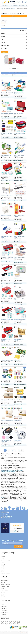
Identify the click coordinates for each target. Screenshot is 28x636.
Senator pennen (4, 610)
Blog (18, 622)
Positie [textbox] (14, 74)
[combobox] (17, 75)
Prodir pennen (3, 606)
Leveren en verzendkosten (6, 560)
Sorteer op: (5, 74)
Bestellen (2, 558)
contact (2, 497)
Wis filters (4, 52)
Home (2, 8)
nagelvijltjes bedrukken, (6, 470)
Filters (13, 16)
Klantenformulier (4, 590)
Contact (2, 588)
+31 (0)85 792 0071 (6, 516)
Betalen (2, 562)
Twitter (10, 622)
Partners (2, 594)
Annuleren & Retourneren (5, 573)
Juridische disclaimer (5, 586)
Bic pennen (3, 604)
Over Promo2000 (4, 580)
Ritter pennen (3, 614)
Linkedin (14, 622)
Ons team (3, 582)
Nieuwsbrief (3, 596)
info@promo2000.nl (6, 517)
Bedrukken (3, 571)
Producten (3, 556)
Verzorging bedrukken (10, 8)
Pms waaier (3, 564)
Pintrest (6, 622)
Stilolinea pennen (4, 612)
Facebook (2, 622)
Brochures (3, 592)
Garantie (2, 566)
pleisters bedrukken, (15, 470)
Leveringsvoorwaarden (5, 584)
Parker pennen (3, 608)
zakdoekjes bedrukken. (10, 471)
